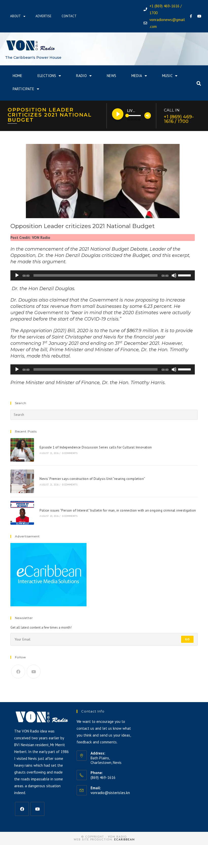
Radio (81, 75)
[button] (199, 84)
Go (187, 639)
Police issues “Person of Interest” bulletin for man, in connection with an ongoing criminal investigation (118, 510)
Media (136, 75)
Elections (47, 75)
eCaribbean (124, 839)
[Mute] (174, 275)
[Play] (17, 275)
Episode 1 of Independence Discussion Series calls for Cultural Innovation (96, 447)
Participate (23, 88)
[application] (102, 275)
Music (167, 75)
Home (17, 75)
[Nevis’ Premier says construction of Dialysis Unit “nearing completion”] (22, 481)
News (111, 75)
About (15, 16)
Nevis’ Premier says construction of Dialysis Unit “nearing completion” (92, 479)
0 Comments (69, 453)
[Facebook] (191, 16)
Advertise (43, 16)
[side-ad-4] (48, 574)
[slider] (185, 274)
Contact (69, 16)
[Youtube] (199, 16)
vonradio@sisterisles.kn (110, 792)
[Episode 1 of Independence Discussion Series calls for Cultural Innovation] (22, 450)
